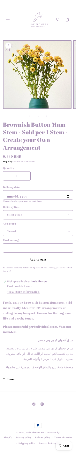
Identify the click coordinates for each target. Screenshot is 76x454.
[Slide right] (46, 116)
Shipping (7, 161)
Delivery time (11, 207)
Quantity (8, 168)
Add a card (9, 223)
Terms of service (63, 437)
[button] (8, 19)
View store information (23, 291)
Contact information (50, 443)
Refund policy (42, 437)
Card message (11, 240)
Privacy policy (23, 437)
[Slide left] (29, 116)
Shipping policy (26, 443)
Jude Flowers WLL (36, 432)
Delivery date (11, 187)
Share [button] (11, 379)
